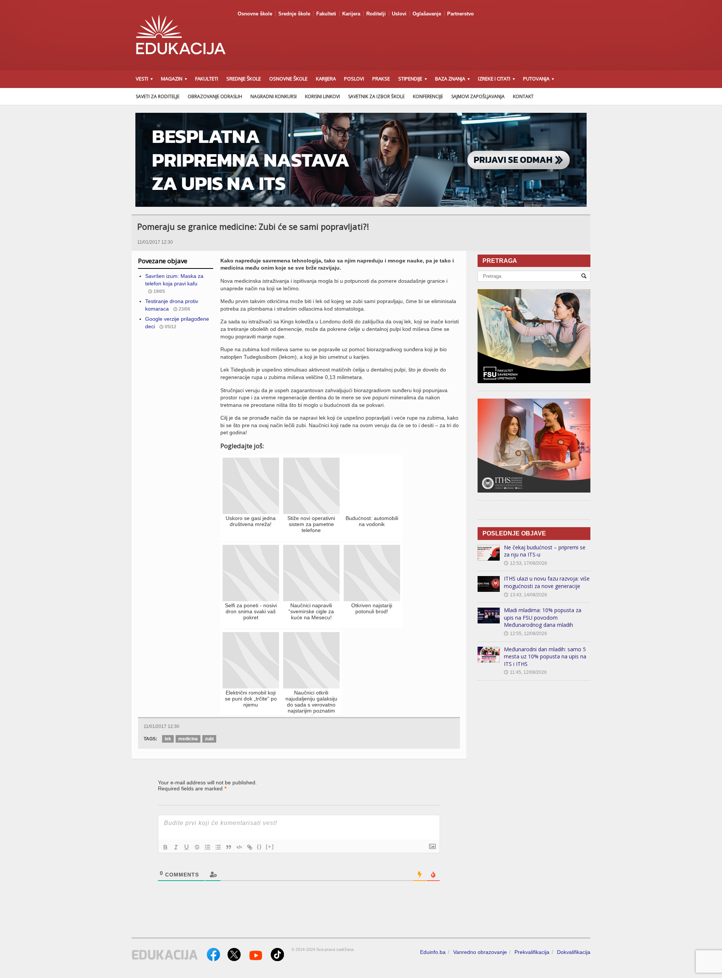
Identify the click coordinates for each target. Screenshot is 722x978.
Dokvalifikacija (573, 952)
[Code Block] (239, 847)
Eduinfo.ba (433, 952)
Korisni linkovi (322, 96)
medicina (188, 738)
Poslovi (354, 78)
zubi (209, 738)
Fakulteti (326, 14)
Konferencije (428, 96)
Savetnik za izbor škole (376, 96)
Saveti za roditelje (157, 96)
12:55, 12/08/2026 (525, 633)
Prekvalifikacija (531, 952)
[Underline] (186, 847)
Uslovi (399, 14)
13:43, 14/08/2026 (525, 594)
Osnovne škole (255, 14)
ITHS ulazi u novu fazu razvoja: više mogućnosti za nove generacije (547, 582)
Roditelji (376, 14)
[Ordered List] (207, 847)
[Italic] (176, 847)
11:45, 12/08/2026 (525, 672)
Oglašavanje (427, 14)
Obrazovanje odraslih (215, 96)
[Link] (249, 847)
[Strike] (197, 847)
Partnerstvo (460, 14)
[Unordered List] (218, 847)
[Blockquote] (228, 847)
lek (168, 738)
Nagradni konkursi (273, 96)
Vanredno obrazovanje (480, 952)
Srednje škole (294, 14)
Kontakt (523, 96)
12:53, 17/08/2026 (525, 563)
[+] (270, 846)
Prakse (381, 78)
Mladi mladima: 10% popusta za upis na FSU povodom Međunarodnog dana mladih (542, 617)
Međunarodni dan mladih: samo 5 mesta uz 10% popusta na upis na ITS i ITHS (545, 656)
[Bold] (165, 847)
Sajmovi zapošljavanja (478, 96)
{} (259, 846)
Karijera (351, 14)
